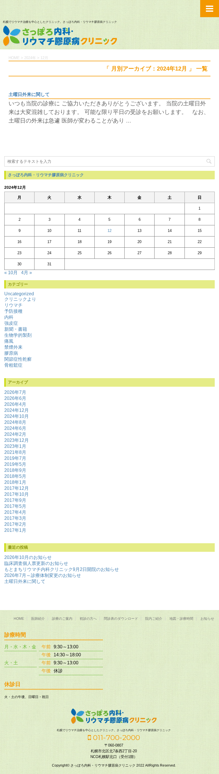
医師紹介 (38, 619)
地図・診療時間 (181, 619)
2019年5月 (15, 464)
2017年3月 (15, 518)
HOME (19, 619)
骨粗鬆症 (13, 365)
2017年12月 (16, 488)
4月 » (26, 272)
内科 (8, 317)
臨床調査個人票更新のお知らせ (36, 563)
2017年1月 (15, 530)
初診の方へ (88, 619)
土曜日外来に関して (29, 94)
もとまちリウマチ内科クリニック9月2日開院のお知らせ (61, 569)
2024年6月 (15, 428)
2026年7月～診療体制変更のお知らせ (42, 575)
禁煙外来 (13, 347)
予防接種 (13, 311)
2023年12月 (16, 440)
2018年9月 (15, 470)
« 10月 (11, 272)
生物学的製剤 (18, 335)
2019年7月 (15, 458)
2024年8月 (15, 422)
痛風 (8, 341)
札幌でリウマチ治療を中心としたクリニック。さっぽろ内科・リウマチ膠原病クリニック (114, 730)
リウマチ (13, 305)
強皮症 (11, 323)
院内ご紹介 (153, 619)
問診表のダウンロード (121, 619)
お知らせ (207, 619)
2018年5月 (15, 476)
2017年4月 (15, 512)
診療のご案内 (62, 619)
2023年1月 (15, 446)
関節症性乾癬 (18, 359)
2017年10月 (16, 494)
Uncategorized (19, 293)
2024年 (30, 58)
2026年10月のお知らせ (28, 557)
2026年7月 (15, 392)
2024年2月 (15, 434)
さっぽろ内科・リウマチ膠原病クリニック (46, 175)
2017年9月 (15, 500)
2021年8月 (15, 452)
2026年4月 (15, 404)
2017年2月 (15, 524)
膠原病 (11, 353)
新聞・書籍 (15, 329)
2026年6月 (15, 398)
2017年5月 (15, 506)
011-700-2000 (115, 737)
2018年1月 (15, 482)
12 (109, 230)
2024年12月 (16, 410)
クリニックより (20, 299)
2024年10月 (16, 416)
